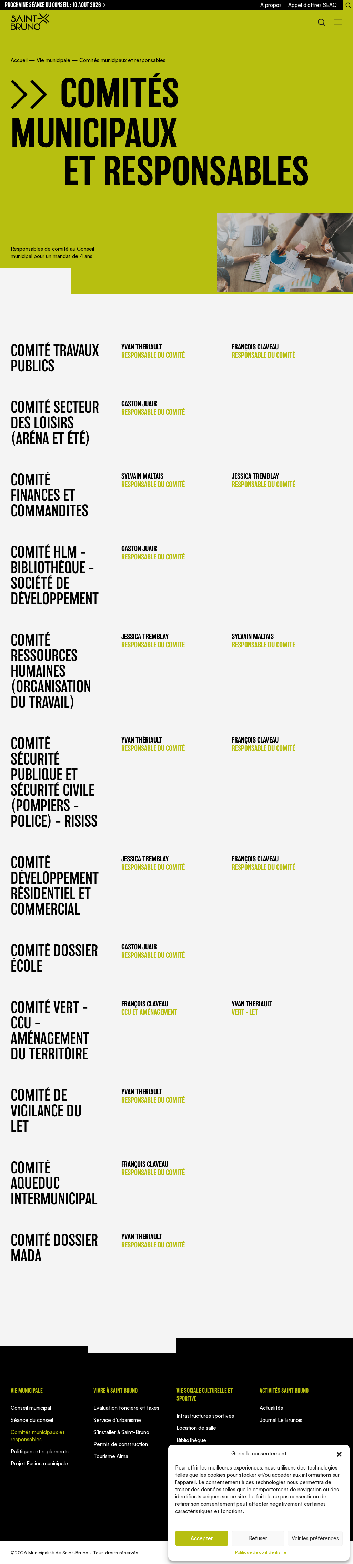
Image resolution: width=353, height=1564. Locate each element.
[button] (339, 1453)
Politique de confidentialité (260, 1552)
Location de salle (196, 1428)
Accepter (202, 1538)
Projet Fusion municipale (39, 1463)
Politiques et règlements (40, 1451)
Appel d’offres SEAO (312, 5)
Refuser (258, 1538)
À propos (271, 5)
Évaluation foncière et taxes (126, 1408)
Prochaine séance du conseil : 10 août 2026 (53, 4)
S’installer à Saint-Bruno (121, 1432)
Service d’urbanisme (117, 1420)
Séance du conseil (32, 1420)
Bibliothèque (191, 1440)
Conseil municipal (31, 1408)
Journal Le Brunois (281, 1420)
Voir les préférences (315, 1538)
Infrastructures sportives (205, 1416)
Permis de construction (120, 1444)
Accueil (19, 60)
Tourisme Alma (110, 1456)
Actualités (271, 1408)
